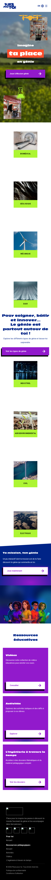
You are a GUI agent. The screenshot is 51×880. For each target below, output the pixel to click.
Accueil (9, 840)
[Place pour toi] (9, 6)
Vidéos (9, 856)
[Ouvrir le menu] (46, 6)
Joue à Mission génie (19, 74)
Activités (10, 853)
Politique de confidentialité (16, 870)
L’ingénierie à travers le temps (18, 860)
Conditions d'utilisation (14, 873)
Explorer (13, 734)
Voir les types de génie (16, 351)
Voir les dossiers (17, 782)
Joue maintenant (14, 571)
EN (39, 6)
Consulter (14, 685)
